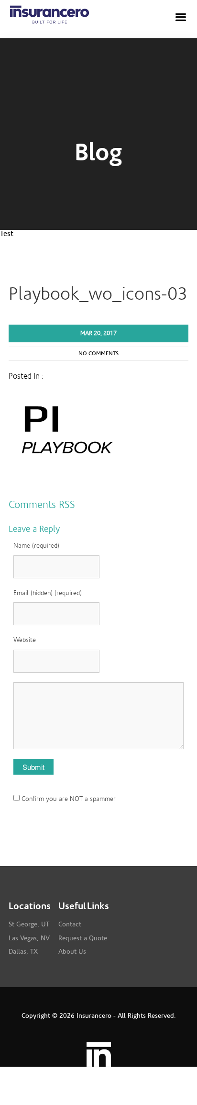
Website (24, 640)
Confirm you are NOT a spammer (68, 799)
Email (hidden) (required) (47, 593)
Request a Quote (82, 938)
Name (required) (36, 545)
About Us (72, 951)
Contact (69, 924)
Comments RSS (42, 504)
